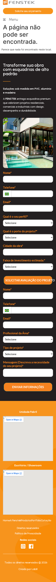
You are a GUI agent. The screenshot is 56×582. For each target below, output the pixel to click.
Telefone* (9, 187)
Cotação (46, 520)
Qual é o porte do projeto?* (20, 231)
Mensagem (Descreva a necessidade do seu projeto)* (26, 364)
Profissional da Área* (16, 333)
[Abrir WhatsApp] (48, 574)
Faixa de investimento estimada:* (24, 260)
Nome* (7, 172)
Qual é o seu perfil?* (15, 216)
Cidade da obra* (13, 245)
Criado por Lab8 (28, 569)
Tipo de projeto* (13, 347)
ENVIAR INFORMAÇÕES (28, 387)
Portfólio (36, 520)
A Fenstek (15, 520)
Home (6, 520)
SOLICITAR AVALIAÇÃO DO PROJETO (28, 280)
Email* (7, 202)
